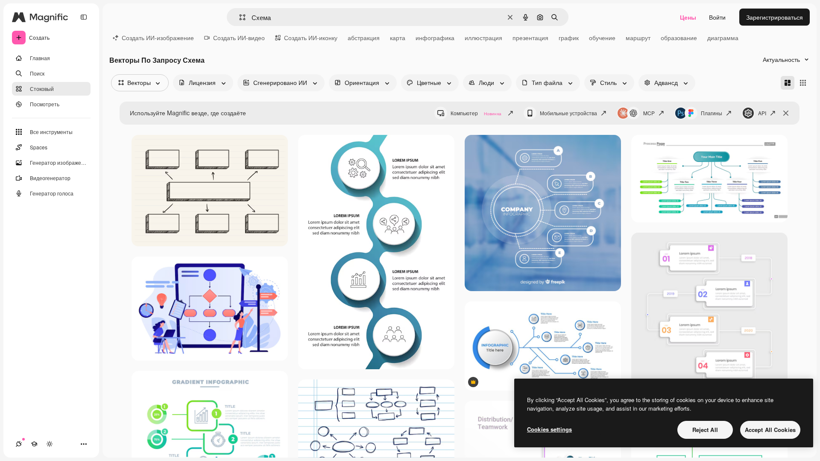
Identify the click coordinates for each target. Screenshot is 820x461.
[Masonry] (787, 83)
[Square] (803, 83)
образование (679, 37)
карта (397, 37)
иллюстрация (483, 37)
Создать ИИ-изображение (158, 37)
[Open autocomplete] (239, 17)
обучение (602, 37)
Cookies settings (549, 429)
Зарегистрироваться (774, 17)
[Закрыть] (785, 113)
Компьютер (476, 113)
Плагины (711, 113)
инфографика (435, 37)
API (762, 113)
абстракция (364, 37)
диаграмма (722, 37)
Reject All (705, 430)
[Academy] (34, 444)
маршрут (638, 37)
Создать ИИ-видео (239, 37)
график (569, 37)
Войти (717, 17)
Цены (688, 17)
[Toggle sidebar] (84, 17)
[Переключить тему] (49, 444)
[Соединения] (19, 444)
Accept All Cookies (770, 430)
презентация (530, 37)
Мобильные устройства (568, 113)
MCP (649, 113)
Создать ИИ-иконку (310, 37)
